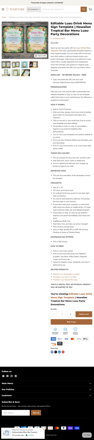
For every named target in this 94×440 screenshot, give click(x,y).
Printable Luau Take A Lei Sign (64, 277)
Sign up (36, 412)
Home (4, 17)
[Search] (84, 9)
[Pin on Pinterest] (63, 352)
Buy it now (71, 322)
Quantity (54, 309)
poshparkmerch (59, 38)
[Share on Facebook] (52, 352)
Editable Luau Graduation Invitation (66, 274)
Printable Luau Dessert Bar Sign (65, 280)
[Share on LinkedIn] (59, 352)
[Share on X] (55, 352)
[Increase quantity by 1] (71, 314)
